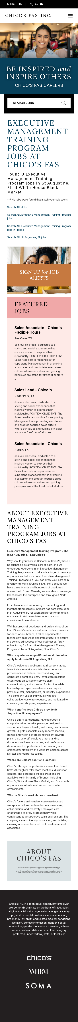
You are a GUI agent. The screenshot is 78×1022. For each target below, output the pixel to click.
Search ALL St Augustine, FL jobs (26, 237)
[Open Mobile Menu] (70, 15)
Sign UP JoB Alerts (39, 275)
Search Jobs (23, 103)
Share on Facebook (26, 4)
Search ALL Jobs (17, 207)
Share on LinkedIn (36, 4)
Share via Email (41, 4)
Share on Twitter (31, 4)
